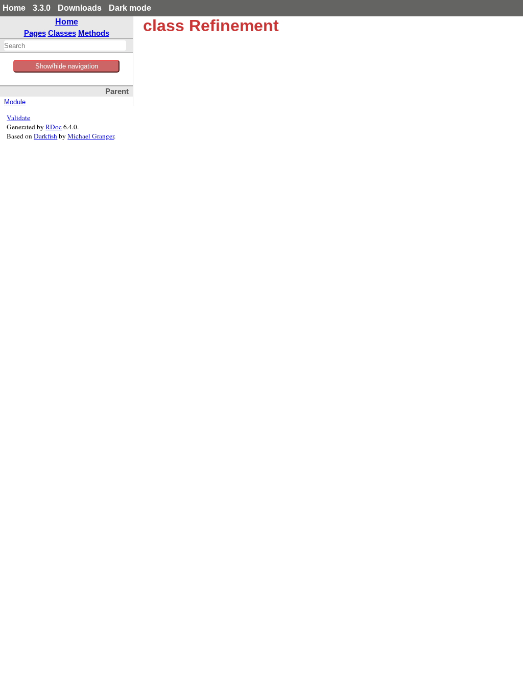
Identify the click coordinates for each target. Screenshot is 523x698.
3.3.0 (42, 8)
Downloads (80, 8)
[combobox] (65, 45)
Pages (35, 33)
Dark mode (130, 8)
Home (14, 8)
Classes (62, 33)
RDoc (53, 126)
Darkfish (45, 136)
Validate (18, 117)
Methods (93, 33)
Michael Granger (90, 136)
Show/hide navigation (66, 66)
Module (15, 102)
